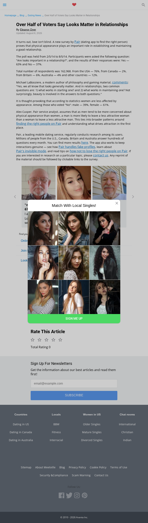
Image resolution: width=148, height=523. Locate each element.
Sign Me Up (74, 318)
